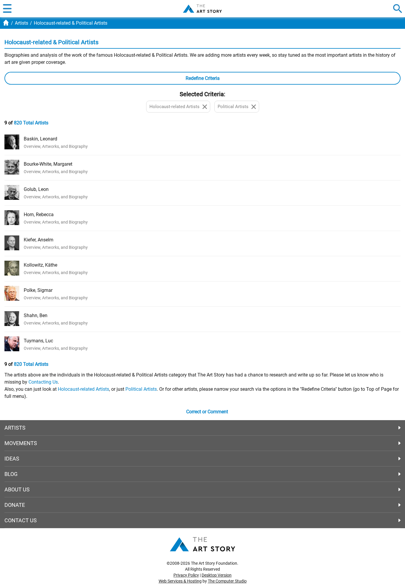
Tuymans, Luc (38, 341)
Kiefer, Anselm (38, 240)
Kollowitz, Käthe (40, 265)
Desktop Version (217, 575)
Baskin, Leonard (40, 139)
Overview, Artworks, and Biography (56, 146)
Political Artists (141, 389)
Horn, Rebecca (39, 214)
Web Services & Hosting (180, 581)
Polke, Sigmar (38, 290)
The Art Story (202, 8)
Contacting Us (43, 382)
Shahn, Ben (35, 315)
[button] (7, 8)
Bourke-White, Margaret (48, 164)
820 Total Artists (31, 123)
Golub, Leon (36, 189)
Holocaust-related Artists (83, 389)
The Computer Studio (227, 581)
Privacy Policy (186, 575)
